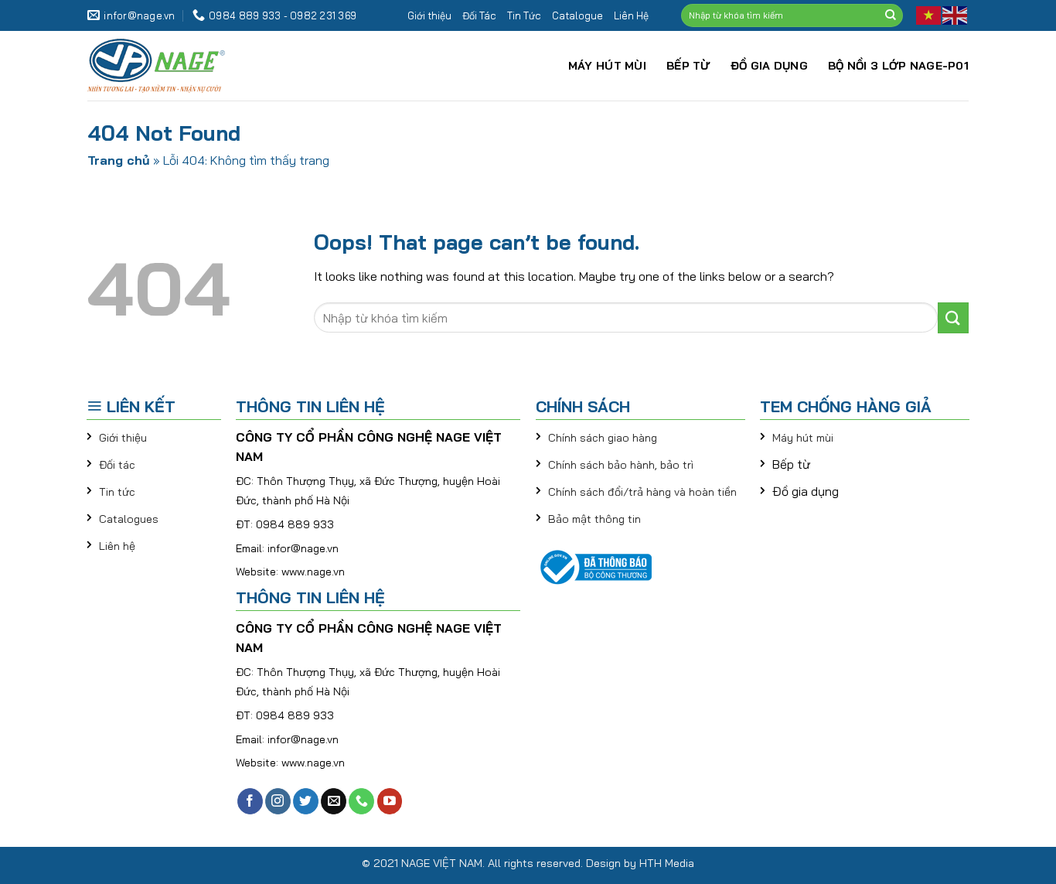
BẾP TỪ (688, 66)
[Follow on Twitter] (306, 801)
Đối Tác (479, 15)
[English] (955, 14)
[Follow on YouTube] (390, 801)
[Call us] (361, 801)
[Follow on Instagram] (278, 801)
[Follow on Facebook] (250, 801)
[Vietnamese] (929, 14)
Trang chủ (118, 160)
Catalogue (577, 15)
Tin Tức (524, 15)
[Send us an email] (333, 801)
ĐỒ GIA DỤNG (769, 66)
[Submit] (890, 15)
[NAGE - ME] (191, 66)
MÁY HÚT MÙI (607, 66)
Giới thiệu (429, 15)
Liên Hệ (631, 15)
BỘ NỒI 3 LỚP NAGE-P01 (898, 66)
